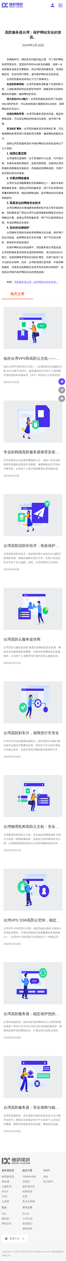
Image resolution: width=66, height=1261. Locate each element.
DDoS (5, 1191)
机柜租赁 (27, 1191)
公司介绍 (27, 1218)
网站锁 (5, 1218)
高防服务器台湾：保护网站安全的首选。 (36, 282)
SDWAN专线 (29, 1176)
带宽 (25, 1196)
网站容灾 (7, 1223)
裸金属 (5, 1181)
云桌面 (5, 1201)
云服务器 (7, 1186)
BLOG (26, 1213)
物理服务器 (8, 1176)
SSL (4, 1213)
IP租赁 (26, 1181)
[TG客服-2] (61, 390)
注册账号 (53, 5)
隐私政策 (27, 1228)
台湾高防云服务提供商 (22, 639)
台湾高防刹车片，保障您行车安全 (31, 733)
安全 (4, 1207)
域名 (45, 1176)
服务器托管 (29, 1186)
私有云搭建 (29, 1201)
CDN (4, 1196)
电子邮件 (48, 1181)
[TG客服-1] (61, 381)
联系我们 (27, 1223)
